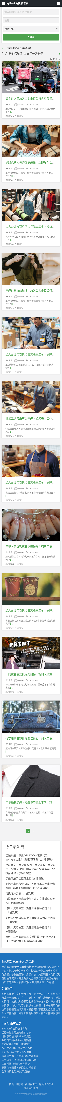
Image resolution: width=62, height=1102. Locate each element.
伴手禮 (29, 1055)
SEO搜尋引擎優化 (11, 1044)
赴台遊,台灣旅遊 (10, 1052)
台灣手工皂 (31, 1084)
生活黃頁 (27, 1048)
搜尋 (32, 37)
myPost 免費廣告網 (17, 3)
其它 (10, 105)
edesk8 (21, 105)
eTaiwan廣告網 (22, 1040)
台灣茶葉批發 (9, 1071)
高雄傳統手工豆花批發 (18, 878)
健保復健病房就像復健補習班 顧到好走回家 (30, 917)
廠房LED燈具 (46, 1084)
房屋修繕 (6, 1032)
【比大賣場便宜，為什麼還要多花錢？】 (28, 908)
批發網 (19, 1084)
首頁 (11, 1084)
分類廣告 (26, 1036)
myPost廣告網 (9, 1028)
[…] (11, 111)
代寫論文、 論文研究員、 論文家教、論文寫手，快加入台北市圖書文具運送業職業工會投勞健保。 (30, 869)
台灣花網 (31, 1067)
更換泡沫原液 (13, 893)
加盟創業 (23, 1063)
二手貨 (25, 1059)
